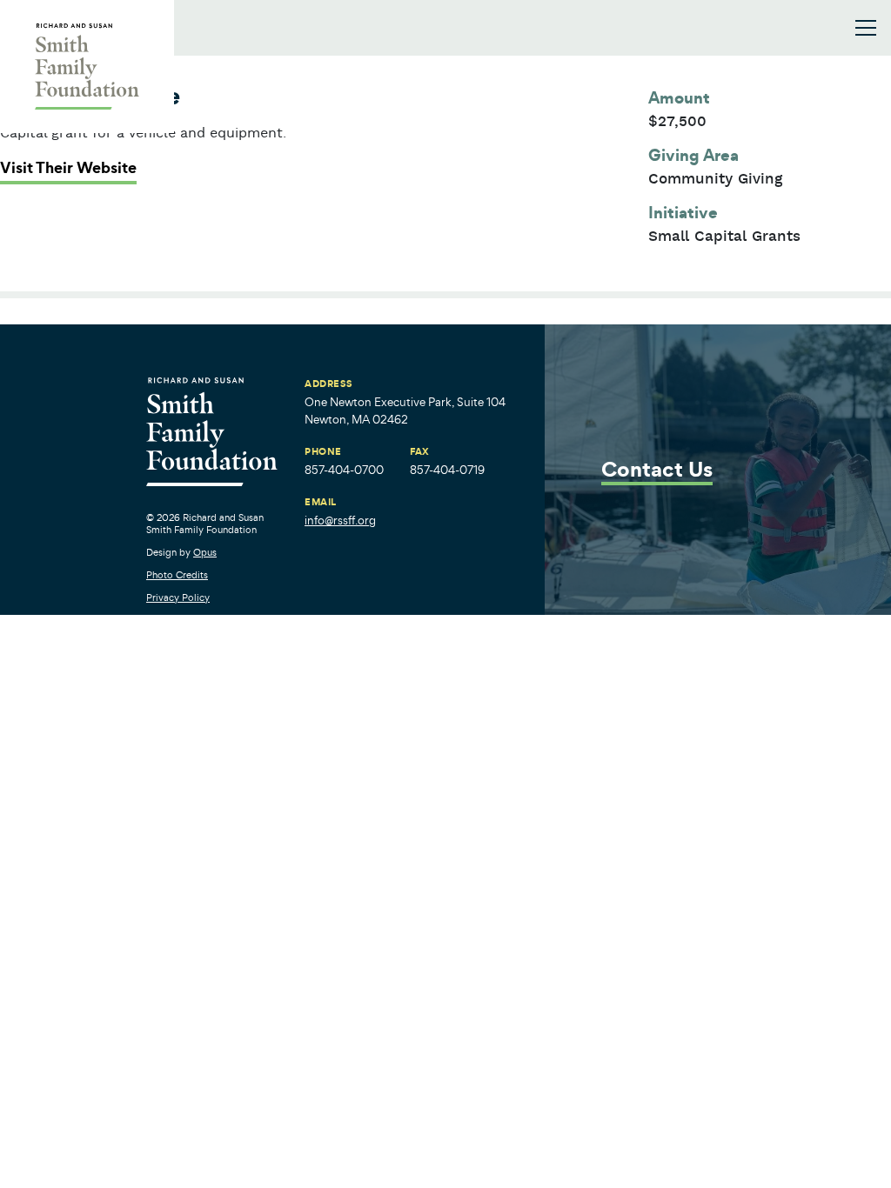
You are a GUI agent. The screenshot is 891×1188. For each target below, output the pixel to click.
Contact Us (657, 471)
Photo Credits (177, 575)
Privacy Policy (178, 597)
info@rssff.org (340, 520)
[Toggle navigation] (865, 28)
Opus (205, 552)
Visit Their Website (68, 167)
